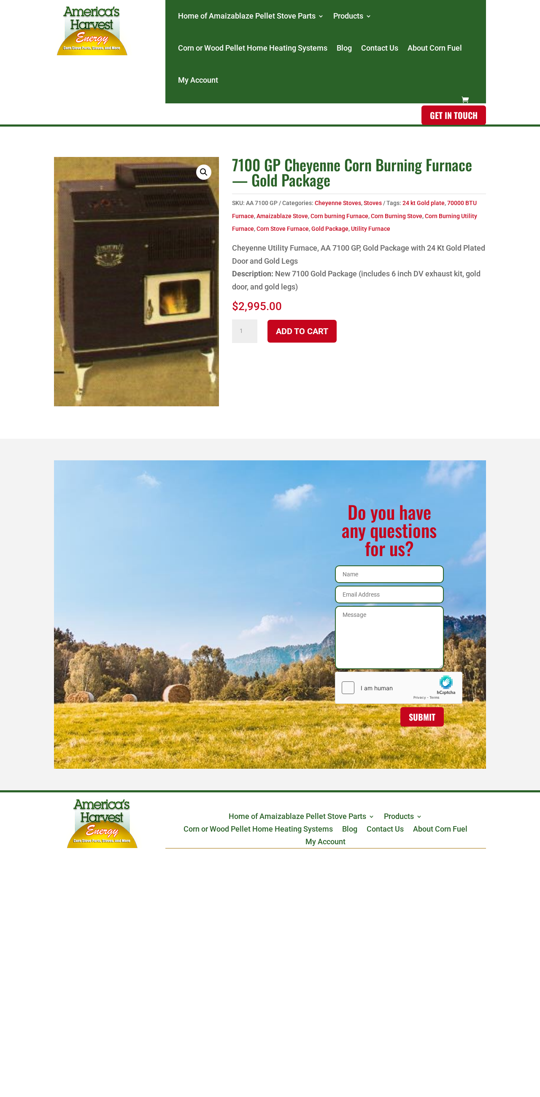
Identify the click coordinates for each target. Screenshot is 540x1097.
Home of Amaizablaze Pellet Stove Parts (247, 15)
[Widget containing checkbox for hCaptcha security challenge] (389, 688)
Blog (344, 47)
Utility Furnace (370, 228)
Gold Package (329, 228)
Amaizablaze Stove (282, 216)
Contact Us (379, 47)
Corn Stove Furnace (282, 228)
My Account (198, 80)
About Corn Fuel (435, 47)
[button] (203, 172)
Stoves (373, 203)
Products (348, 15)
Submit (422, 717)
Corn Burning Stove (396, 216)
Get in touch (454, 115)
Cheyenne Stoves (338, 203)
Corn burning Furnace (339, 216)
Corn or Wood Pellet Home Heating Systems (252, 47)
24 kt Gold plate (423, 203)
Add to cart (302, 331)
